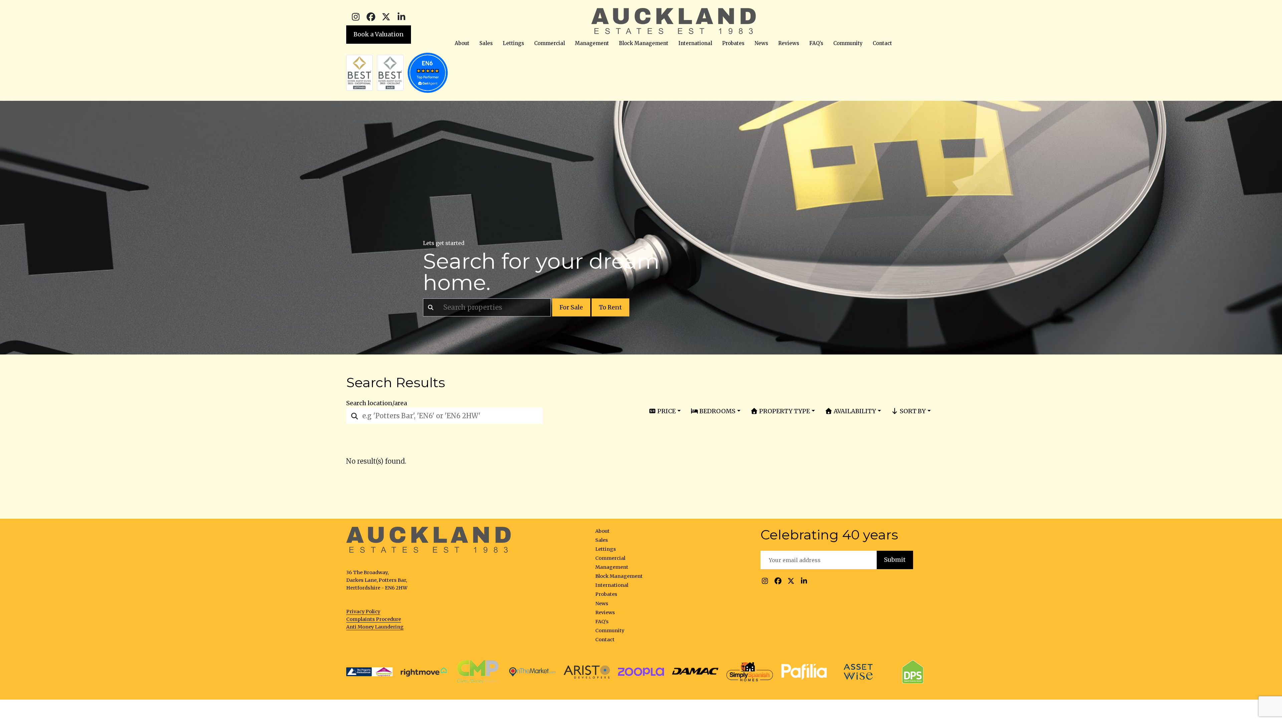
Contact (882, 43)
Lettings (513, 43)
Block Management (643, 43)
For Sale (571, 307)
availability (854, 411)
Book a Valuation (379, 34)
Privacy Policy (363, 612)
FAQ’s (816, 43)
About (462, 43)
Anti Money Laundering (375, 627)
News (761, 43)
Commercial (549, 43)
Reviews (788, 43)
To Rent (610, 307)
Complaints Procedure (373, 619)
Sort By (912, 411)
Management (592, 43)
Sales (486, 43)
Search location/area (376, 403)
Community (848, 43)
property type (784, 411)
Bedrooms (716, 411)
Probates (733, 43)
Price (666, 411)
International (695, 43)
